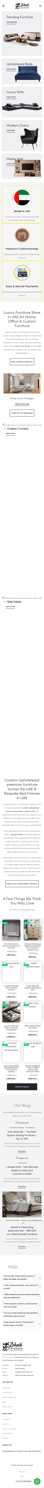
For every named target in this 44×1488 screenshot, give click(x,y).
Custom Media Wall (9, 1397)
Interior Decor (7, 1407)
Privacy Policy (7, 1433)
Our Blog (5, 1438)
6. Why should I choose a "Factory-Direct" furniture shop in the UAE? (19, 1323)
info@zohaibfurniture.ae (23, 1372)
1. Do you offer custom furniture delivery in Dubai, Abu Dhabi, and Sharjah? (19, 1277)
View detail (22, 33)
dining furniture (17, 834)
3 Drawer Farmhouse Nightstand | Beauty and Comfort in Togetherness (32, 947)
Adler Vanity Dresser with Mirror (33, 1027)
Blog (22, 1476)
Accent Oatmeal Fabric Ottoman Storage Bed (11, 1028)
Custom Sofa (7, 1393)
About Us (5, 1424)
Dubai (12, 1357)
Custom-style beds (17, 1128)
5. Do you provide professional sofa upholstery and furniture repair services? (21, 1314)
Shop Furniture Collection (22, 362)
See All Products (22, 1087)
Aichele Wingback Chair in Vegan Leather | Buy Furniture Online (32, 1069)
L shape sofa (22, 1163)
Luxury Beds (6, 1388)
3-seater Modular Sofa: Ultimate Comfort (11, 988)
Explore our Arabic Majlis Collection (22, 884)
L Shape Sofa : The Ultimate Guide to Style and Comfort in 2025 (22, 1170)
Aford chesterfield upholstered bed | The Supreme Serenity (11, 1069)
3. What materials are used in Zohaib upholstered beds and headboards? (21, 1296)
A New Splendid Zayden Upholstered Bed (33, 988)
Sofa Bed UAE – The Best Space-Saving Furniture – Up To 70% (22, 1135)
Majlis (4, 1402)
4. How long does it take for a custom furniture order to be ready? (20, 1305)
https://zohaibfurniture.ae (24, 1375)
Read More (22, 1151)
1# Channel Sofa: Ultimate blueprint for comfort (11, 946)
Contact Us (6, 1419)
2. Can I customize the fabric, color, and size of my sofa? (21, 1286)
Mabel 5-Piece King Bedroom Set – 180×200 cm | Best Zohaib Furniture (22, 1231)
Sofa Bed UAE (30, 1128)
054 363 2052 (20, 1369)
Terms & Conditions (9, 1429)
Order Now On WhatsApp (22, 413)
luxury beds (18, 811)
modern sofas (29, 811)
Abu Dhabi (6, 1357)
